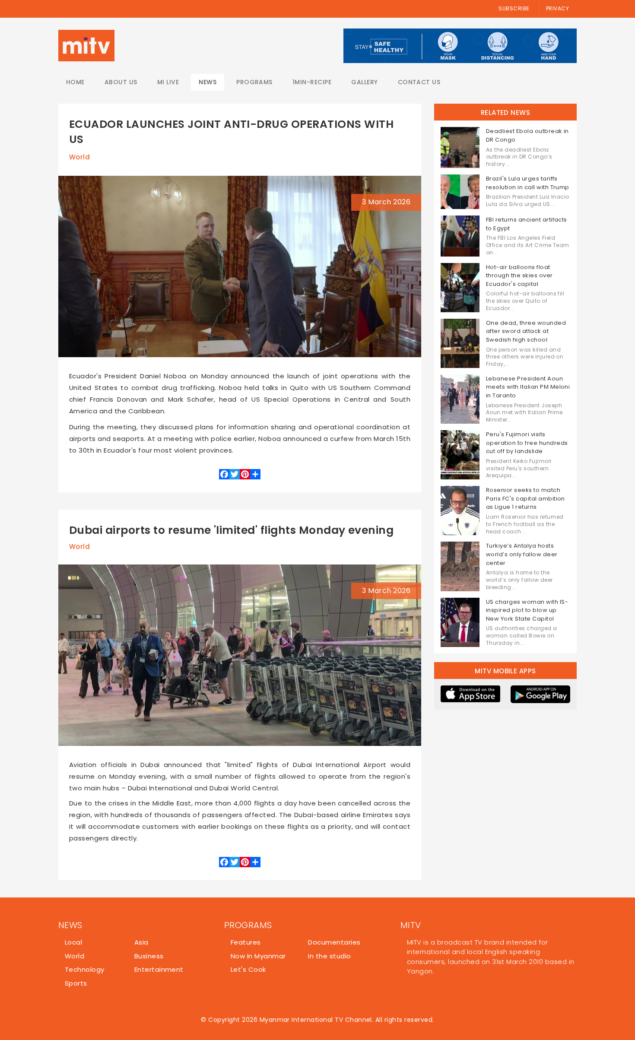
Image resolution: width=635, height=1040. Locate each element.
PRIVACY (557, 8)
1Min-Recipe (311, 82)
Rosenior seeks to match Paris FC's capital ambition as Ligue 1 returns (525, 498)
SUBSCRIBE (513, 8)
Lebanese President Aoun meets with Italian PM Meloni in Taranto (528, 387)
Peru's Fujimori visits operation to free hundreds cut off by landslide (527, 442)
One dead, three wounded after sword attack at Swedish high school (526, 331)
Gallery (364, 82)
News (207, 82)
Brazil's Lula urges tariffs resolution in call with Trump (527, 182)
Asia (141, 942)
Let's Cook (248, 969)
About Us (121, 82)
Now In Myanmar (258, 956)
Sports (76, 983)
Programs (254, 82)
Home (75, 82)
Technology (85, 969)
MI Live (168, 82)
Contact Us (419, 82)
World (79, 157)
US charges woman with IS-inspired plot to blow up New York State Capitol (527, 610)
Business (149, 956)
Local (73, 942)
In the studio (329, 956)
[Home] (86, 45)
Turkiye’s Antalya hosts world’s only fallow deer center (522, 554)
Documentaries (334, 942)
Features (246, 942)
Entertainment (159, 969)
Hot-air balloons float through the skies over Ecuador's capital (519, 275)
